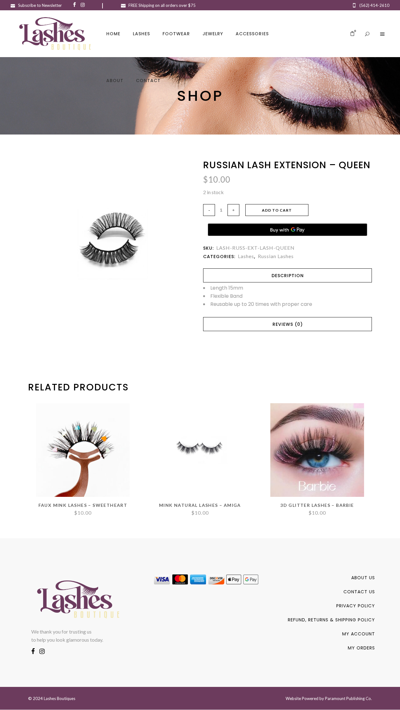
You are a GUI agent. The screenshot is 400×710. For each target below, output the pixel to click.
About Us (363, 578)
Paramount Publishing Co (348, 698)
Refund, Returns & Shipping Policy (331, 620)
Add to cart (277, 210)
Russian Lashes (276, 256)
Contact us (359, 592)
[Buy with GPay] (287, 229)
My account (358, 634)
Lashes (246, 256)
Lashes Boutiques (59, 698)
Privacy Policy (355, 606)
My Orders (361, 648)
